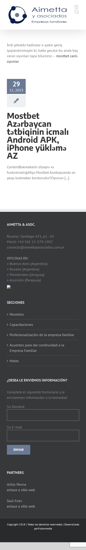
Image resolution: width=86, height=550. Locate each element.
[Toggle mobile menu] (76, 7)
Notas (14, 360)
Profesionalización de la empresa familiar (42, 334)
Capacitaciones (21, 324)
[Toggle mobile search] (77, 11)
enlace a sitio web (21, 490)
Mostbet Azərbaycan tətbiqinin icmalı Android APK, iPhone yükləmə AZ (38, 136)
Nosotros (17, 314)
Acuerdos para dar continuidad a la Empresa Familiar (37, 348)
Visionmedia (45, 528)
